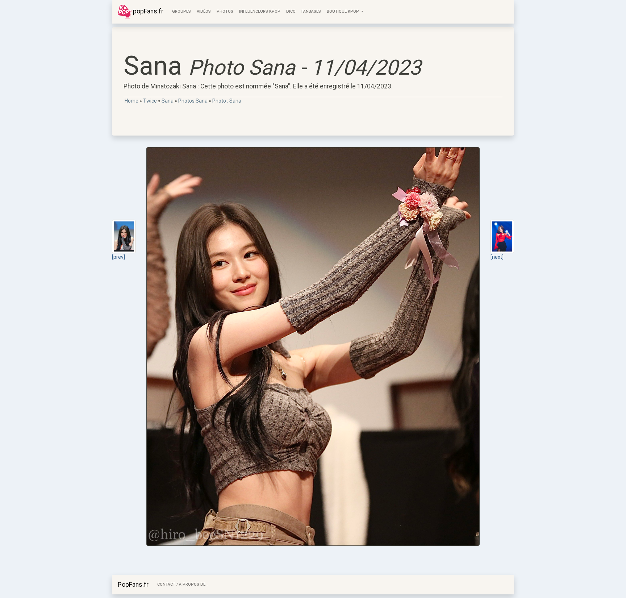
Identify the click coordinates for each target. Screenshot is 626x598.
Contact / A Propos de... (183, 584)
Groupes (181, 11)
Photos (225, 11)
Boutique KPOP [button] (343, 11)
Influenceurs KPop (259, 11)
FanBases (311, 11)
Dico (291, 11)
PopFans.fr (133, 584)
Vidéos (204, 11)
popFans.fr (147, 11)
